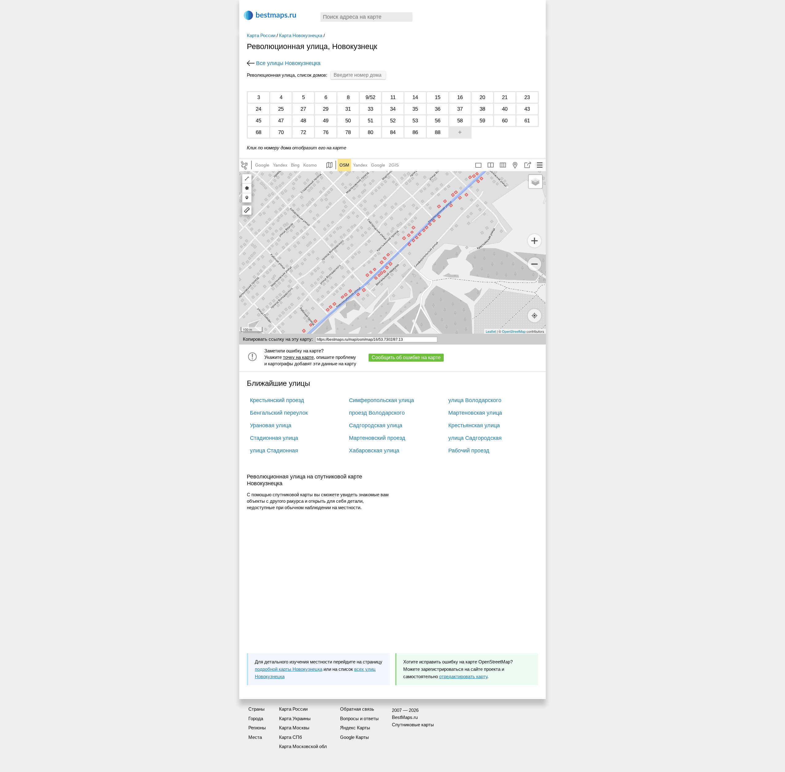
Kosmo (310, 165)
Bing (295, 165)
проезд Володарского (377, 413)
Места (255, 737)
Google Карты (354, 737)
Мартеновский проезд (377, 438)
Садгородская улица (375, 425)
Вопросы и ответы (359, 718)
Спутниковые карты (413, 724)
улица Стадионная (274, 450)
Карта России (261, 35)
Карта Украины (295, 718)
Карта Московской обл (303, 746)
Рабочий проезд (468, 450)
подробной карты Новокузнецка (288, 669)
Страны (256, 709)
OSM (344, 165)
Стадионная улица (274, 438)
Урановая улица (270, 425)
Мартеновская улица (475, 413)
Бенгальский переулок (279, 413)
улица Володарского (474, 400)
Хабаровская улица (374, 450)
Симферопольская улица (381, 400)
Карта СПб (290, 737)
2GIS (394, 165)
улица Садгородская (475, 438)
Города (255, 718)
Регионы (257, 727)
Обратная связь (357, 709)
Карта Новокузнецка (300, 35)
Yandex (280, 165)
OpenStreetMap (514, 331)
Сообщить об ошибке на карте (406, 357)
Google (262, 165)
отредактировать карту (463, 676)
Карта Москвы (294, 727)
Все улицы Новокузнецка (288, 63)
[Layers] (535, 181)
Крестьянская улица (474, 425)
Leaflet (491, 331)
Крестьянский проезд (277, 400)
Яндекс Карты (355, 727)
